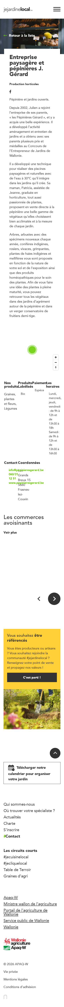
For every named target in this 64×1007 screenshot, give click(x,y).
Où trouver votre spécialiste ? (29, 811)
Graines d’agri (16, 876)
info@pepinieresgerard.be (13, 470)
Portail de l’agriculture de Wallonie (25, 912)
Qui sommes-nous (19, 804)
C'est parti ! (32, 677)
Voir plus (11, 532)
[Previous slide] (39, 599)
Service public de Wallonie (26, 920)
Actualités (12, 817)
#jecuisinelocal (16, 857)
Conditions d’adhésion (20, 986)
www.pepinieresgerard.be (13, 483)
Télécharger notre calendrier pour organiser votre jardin (29, 773)
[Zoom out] (55, 362)
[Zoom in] (55, 357)
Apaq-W (11, 897)
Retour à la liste (22, 35)
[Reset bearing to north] (55, 367)
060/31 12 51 (13, 476)
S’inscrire (11, 830)
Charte (9, 823)
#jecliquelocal (15, 863)
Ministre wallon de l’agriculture (30, 904)
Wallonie (11, 927)
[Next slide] (54, 599)
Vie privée (11, 971)
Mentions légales (16, 979)
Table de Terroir (17, 870)
